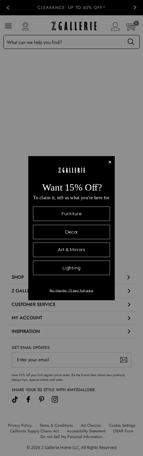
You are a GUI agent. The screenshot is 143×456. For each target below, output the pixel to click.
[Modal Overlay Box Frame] (71, 228)
